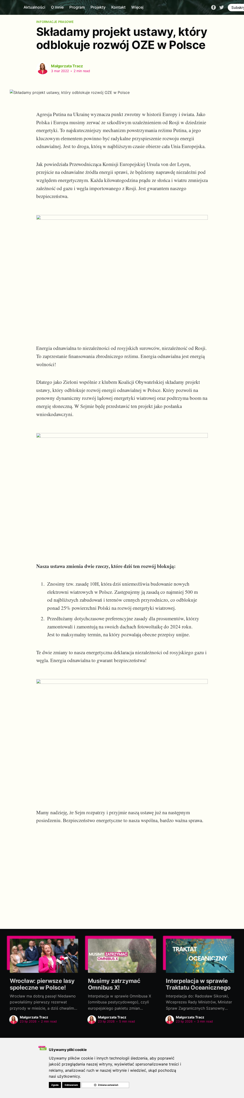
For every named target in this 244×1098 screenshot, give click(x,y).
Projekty (98, 7)
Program (77, 7)
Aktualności (34, 7)
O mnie (57, 7)
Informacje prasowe (55, 22)
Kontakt (118, 7)
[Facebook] (213, 7)
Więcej (137, 7)
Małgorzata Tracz (67, 66)
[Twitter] (221, 7)
